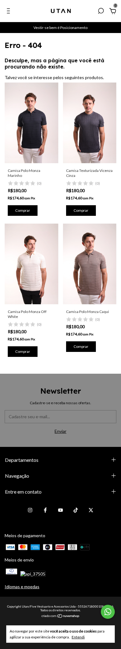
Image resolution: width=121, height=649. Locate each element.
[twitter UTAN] (90, 510)
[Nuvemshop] (60, 616)
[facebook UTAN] (45, 510)
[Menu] (9, 11)
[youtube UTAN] (60, 510)
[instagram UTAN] (30, 510)
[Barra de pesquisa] (101, 11)
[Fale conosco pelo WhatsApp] (108, 612)
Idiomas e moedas (22, 586)
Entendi (78, 637)
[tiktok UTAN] (75, 510)
